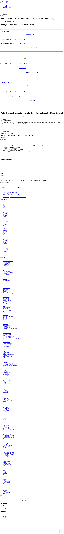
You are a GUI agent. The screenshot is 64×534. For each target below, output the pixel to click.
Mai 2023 (5, 217)
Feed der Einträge (6, 491)
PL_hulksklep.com (6, 420)
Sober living (5, 443)
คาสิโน (4, 485)
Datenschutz (5, 505)
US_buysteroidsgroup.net (8, 457)
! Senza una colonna (7, 263)
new (4, 403)
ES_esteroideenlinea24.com (8, 336)
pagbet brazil (5, 412)
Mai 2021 (5, 244)
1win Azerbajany (6, 271)
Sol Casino (5, 31)
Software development (7, 445)
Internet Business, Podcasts (8, 366)
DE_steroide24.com (7, 334)
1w (3, 270)
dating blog (5, 331)
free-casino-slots (6, 347)
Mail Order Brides (6, 387)
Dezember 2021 (6, 237)
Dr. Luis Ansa (5, 514)
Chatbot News (6, 322)
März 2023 (5, 220)
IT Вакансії (5, 369)
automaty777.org (6, 295)
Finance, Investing (6, 342)
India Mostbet (5, 361)
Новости (5, 473)
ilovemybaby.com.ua (7, 360)
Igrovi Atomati (6, 358)
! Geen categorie (6, 259)
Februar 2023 (5, 221)
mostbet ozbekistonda (7, 399)
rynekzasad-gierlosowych (8, 434)
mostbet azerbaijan (6, 393)
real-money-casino (6, 427)
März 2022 (5, 233)
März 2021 (5, 247)
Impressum (5, 506)
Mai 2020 (5, 252)
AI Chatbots (5, 290)
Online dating (5, 407)
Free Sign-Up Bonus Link (21, 39)
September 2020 (6, 251)
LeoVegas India (6, 381)
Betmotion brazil (6, 304)
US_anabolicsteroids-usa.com (9, 456)
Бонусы (4, 469)
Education (5, 335)
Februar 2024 (5, 207)
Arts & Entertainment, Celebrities (9, 293)
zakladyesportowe (6, 466)
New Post (5, 405)
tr (3, 450)
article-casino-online (7, 292)
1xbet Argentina (6, 274)
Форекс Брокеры (6, 481)
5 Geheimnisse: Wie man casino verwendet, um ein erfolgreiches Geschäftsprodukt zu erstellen (21, 195)
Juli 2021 (5, 242)
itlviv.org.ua (5, 373)
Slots (4, 439)
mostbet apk (5, 391)
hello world (5, 355)
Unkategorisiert (6, 455)
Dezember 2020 (6, 250)
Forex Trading (6, 346)
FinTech (4, 345)
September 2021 (6, 240)
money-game (5, 390)
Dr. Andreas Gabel (6, 515)
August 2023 (5, 214)
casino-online (5, 315)
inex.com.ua (5, 362)
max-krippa (5, 388)
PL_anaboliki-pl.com (7, 419)
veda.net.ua (5, 462)
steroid (4, 447)
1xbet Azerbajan (6, 275)
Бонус (4, 468)
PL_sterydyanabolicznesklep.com (9, 421)
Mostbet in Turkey (6, 396)
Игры (4, 470)
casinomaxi (5, 318)
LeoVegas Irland (6, 382)
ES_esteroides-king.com (8, 337)
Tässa (13, 155)
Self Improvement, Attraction (8, 435)
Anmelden (5, 490)
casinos (4, 319)
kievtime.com (5, 376)
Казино (4, 471)
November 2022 (6, 224)
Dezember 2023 (6, 210)
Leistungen (5, 6)
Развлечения (5, 477)
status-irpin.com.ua (6, 446)
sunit (3, 21)
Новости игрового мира (8, 474)
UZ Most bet (5, 460)
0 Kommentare (17, 21)
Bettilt (4, 306)
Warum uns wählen (7, 7)
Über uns (5, 5)
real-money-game (6, 428)
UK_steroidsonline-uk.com (8, 454)
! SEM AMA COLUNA (8, 261)
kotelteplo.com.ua (6, 378)
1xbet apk (5, 273)
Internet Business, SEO (7, 367)
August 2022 (5, 228)
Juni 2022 (5, 230)
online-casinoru (6, 410)
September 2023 (6, 213)
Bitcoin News (5, 308)
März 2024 (5, 206)
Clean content (5, 324)
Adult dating (5, 289)
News (12, 21)
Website (2, 177)
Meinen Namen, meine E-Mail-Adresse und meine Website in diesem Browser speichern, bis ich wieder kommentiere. (25, 180)
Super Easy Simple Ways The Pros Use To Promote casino (14, 197)
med (4, 389)
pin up (4, 417)
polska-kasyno (6, 425)
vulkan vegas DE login (7, 464)
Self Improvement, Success (8, 437)
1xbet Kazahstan (6, 280)
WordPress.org (6, 493)
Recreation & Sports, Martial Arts (9, 429)
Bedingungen (5, 508)
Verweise (5, 8)
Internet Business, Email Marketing (10, 365)
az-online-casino (6, 299)
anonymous (5, 291)
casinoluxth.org (6, 317)
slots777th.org (6, 441)
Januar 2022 (5, 235)
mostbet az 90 (5, 392)
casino (4, 312)
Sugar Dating (5, 448)
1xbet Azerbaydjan (6, 276)
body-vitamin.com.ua (7, 310)
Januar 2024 (5, 208)
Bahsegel (5, 303)
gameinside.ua (6, 352)
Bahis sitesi (5, 302)
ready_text (5, 426)
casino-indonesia (6, 313)
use (3, 459)
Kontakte (5, 509)
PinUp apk (5, 418)
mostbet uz (5, 401)
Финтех (4, 480)
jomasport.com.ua (6, 374)
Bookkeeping (5, 311)
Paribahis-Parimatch (7, 415)
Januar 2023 (5, 222)
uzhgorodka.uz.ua (6, 461)
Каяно (4, 472)
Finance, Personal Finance (8, 343)
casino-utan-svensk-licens (8, 316)
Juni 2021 (5, 243)
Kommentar (2, 171)
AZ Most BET (6, 298)
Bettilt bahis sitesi (6, 307)
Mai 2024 (5, 204)
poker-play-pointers (7, 424)
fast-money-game (6, 339)
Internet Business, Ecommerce (9, 364)
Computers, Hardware (7, 329)
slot (3, 438)
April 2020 (5, 253)
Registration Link (22, 43)
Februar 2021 (5, 248)
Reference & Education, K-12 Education (11, 430)
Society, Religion (6, 444)
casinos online (6, 320)
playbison (5, 423)
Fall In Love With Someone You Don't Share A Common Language (16, 338)
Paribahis (5, 414)
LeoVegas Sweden (6, 383)
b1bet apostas (5, 301)
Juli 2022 (5, 229)
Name (2, 173)
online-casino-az (6, 408)
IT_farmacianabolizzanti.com (8, 371)
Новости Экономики (7, 475)
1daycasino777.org (6, 268)
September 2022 (6, 226)
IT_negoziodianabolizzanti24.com (9, 372)
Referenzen (5, 9)
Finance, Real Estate (7, 344)
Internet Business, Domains (8, 363)
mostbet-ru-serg (6, 402)
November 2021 (6, 238)
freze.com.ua (5, 348)
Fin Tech (4, 340)
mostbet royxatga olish (7, 400)
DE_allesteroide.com (7, 333)
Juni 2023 (5, 216)
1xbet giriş (5, 279)
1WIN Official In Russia (8, 272)
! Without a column (7, 264)
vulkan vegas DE (6, 463)
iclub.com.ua (5, 357)
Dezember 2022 (6, 223)
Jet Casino (5, 82)
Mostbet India (5, 397)
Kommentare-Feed (6, 492)
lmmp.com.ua (5, 385)
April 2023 (5, 219)
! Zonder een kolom (7, 265)
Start (4, 4)
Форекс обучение (6, 482)
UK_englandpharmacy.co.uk (8, 453)
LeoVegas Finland (6, 380)
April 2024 (5, 205)
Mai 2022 (5, 231)
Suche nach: (2, 187)
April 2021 (5, 246)
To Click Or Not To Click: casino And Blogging (12, 194)
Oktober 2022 (5, 225)
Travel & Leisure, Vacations (8, 452)
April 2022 (5, 232)
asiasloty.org (5, 294)
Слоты (4, 479)
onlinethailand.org (6, 411)
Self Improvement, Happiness (9, 436)
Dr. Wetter (5, 516)
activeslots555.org (6, 286)
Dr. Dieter (5, 517)
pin (3, 416)
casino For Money (6, 193)
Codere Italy (5, 326)
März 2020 (5, 255)
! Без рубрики (6, 266)
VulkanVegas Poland (7, 465)
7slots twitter (5, 285)
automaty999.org (6, 297)
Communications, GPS (7, 327)
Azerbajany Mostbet (7, 300)
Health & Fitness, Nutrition (8, 354)
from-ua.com (5, 349)
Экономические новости (8, 483)
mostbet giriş (5, 394)
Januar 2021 (5, 249)
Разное (4, 478)
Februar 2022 (5, 234)
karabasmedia (5, 375)
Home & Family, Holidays (8, 356)
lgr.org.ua (5, 384)
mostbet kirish (5, 398)
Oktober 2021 (5, 239)
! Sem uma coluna (6, 262)
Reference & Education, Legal (9, 432)
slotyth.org (5, 442)
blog (4, 309)
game (4, 351)
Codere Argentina (6, 325)
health (4, 353)
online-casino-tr (6, 409)
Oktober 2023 (5, 212)
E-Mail (2, 175)
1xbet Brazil (5, 277)
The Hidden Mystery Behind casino (10, 192)
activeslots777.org (6, 288)
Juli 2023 (5, 215)
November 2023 (6, 211)
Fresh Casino (6, 56)
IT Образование (6, 370)
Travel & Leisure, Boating (8, 451)
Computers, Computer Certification (10, 328)
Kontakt (4, 11)
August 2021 (5, 241)
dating (4, 330)
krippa (4, 379)
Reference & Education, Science (9, 433)
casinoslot (5, 321)
